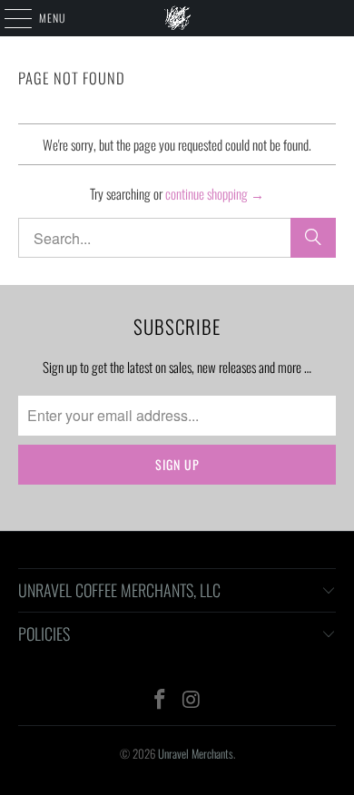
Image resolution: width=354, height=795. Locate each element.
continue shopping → (214, 193)
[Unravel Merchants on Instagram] (192, 699)
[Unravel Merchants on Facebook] (160, 699)
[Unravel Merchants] (177, 18)
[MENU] (8, 18)
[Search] (313, 238)
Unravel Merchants (195, 753)
